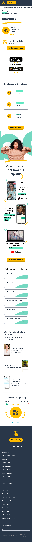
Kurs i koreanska (7, 501)
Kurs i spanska (18, 7)
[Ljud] (6, 30)
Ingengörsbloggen (7, 466)
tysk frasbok (5, 529)
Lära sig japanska (7, 476)
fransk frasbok (6, 511)
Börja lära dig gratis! (16, 48)
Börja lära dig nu (16, 127)
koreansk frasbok (7, 522)
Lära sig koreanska (7, 480)
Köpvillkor (4, 535)
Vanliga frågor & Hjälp (8, 455)
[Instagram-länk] (22, 447)
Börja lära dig (11, 2)
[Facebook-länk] (10, 447)
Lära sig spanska (7, 7)
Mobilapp (4, 459)
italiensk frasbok (7, 515)
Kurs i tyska (5, 508)
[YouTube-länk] (18, 447)
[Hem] (5, 42)
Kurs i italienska (6, 494)
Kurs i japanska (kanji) (8, 497)
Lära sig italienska (7, 473)
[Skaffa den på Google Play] (16, 69)
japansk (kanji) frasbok (8, 518)
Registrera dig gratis (16, 260)
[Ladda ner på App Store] (16, 59)
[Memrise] (3, 3)
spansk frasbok (6, 525)
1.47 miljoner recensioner (16, 74)
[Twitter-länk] (14, 447)
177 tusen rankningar (16, 64)
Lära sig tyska (6, 487)
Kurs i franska (6, 490)
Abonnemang (6, 462)
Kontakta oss (6, 452)
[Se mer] (28, 3)
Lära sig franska (6, 469)
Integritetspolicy (13, 535)
